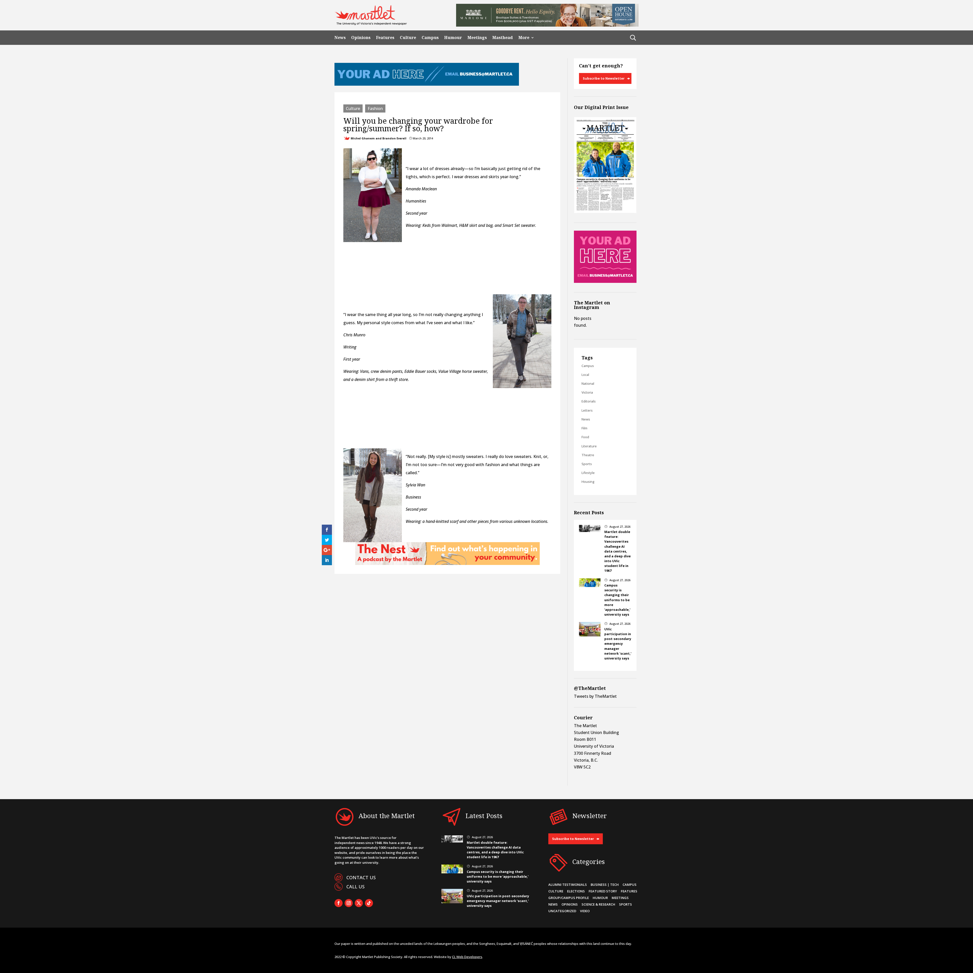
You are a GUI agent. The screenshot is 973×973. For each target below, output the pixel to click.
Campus (430, 37)
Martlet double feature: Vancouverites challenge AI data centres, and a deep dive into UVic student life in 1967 (617, 551)
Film (584, 428)
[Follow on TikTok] (369, 903)
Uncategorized (562, 911)
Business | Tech (605, 884)
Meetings (477, 37)
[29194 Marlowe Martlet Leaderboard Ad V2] (547, 25)
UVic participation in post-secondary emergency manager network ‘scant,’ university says (617, 643)
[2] (447, 563)
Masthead (502, 37)
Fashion (375, 108)
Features (385, 37)
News (340, 37)
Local (585, 374)
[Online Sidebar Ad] (605, 281)
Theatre (588, 455)
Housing (588, 481)
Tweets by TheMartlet (595, 696)
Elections (576, 891)
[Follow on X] (359, 903)
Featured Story (603, 891)
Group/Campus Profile (568, 897)
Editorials (589, 401)
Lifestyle (588, 472)
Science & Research (598, 904)
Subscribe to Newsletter (604, 78)
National (588, 383)
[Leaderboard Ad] (426, 84)
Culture (408, 37)
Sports (587, 464)
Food (585, 437)
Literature (589, 446)
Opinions (360, 37)
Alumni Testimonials (567, 884)
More (523, 37)
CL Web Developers (467, 956)
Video (585, 911)
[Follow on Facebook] (338, 903)
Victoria (587, 392)
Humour (453, 37)
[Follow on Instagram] (349, 903)
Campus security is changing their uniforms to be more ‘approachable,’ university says (617, 600)
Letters (587, 410)
